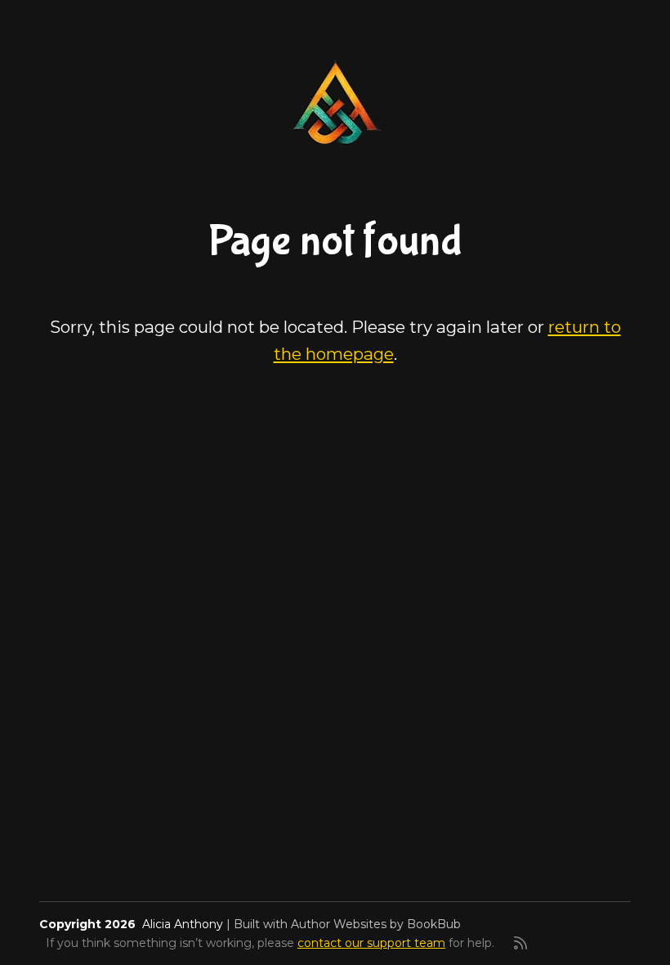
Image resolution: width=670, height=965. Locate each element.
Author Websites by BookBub (376, 924)
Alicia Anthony (182, 924)
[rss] (520, 943)
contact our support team (371, 943)
